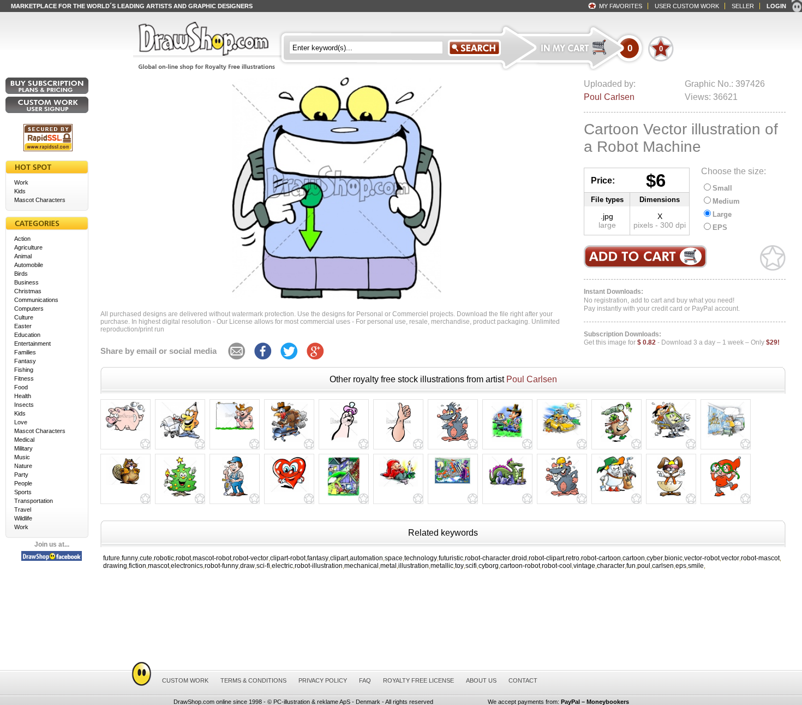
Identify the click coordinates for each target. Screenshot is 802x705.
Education (27, 334)
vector (730, 558)
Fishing (23, 369)
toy (459, 566)
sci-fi (263, 566)
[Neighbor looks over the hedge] (343, 496)
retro (572, 558)
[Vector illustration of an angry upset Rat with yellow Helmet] (562, 496)
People (23, 483)
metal (388, 566)
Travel (22, 509)
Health (22, 396)
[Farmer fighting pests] (508, 442)
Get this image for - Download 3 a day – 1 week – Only (682, 338)
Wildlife (23, 518)
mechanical (361, 566)
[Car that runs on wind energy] (562, 435)
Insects (24, 404)
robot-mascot (760, 558)
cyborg (488, 566)
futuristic (451, 558)
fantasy (317, 558)
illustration (413, 566)
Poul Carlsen (609, 97)
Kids (20, 191)
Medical (24, 439)
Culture (23, 317)
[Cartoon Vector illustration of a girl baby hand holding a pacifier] (343, 442)
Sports (23, 492)
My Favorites (620, 6)
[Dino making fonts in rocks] (507, 487)
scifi (471, 566)
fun (631, 566)
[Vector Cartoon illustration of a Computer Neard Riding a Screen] (671, 438)
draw (247, 566)
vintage (584, 566)
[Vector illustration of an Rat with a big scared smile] (453, 442)
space (394, 558)
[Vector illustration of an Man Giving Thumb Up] (398, 442)
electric (282, 566)
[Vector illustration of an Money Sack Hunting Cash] (616, 442)
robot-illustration (319, 566)
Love (20, 422)
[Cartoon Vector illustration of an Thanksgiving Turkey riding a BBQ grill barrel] (289, 442)
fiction (137, 566)
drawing (115, 566)
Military (23, 448)
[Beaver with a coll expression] (125, 485)
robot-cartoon (601, 558)
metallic (441, 566)
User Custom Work (687, 6)
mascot (158, 566)
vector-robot (702, 558)
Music (22, 457)
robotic (164, 558)
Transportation (33, 500)
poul (643, 566)
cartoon (634, 558)
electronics (187, 566)
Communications (36, 300)
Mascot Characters (39, 200)
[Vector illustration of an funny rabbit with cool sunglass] (671, 496)
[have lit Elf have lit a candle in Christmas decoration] (398, 486)
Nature (23, 466)
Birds (21, 273)
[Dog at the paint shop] (725, 437)
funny (130, 558)
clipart (339, 558)
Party (21, 474)
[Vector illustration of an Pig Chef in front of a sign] (234, 430)
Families (25, 352)
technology (420, 558)
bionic (674, 558)
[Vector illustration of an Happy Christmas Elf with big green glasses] (725, 496)
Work (21, 182)
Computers (29, 308)
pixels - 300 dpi (659, 225)
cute (146, 558)
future (111, 558)
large (607, 225)
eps (680, 566)
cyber (655, 558)
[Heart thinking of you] (289, 492)
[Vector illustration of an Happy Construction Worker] (235, 496)
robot (183, 558)
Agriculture (28, 247)
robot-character (487, 558)
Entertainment (32, 343)
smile (696, 566)
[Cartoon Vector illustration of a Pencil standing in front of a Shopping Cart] (180, 438)
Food (21, 387)
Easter (23, 326)
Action (22, 238)
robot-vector (250, 558)
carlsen (663, 566)
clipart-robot (288, 558)
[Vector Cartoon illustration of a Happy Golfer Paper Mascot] (616, 491)
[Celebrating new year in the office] (452, 485)
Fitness (24, 378)
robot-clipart (546, 558)
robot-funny (221, 566)
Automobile (28, 265)
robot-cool (557, 566)
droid (519, 558)
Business (26, 282)
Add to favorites (773, 258)
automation (366, 558)
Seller (743, 6)
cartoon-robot (520, 566)
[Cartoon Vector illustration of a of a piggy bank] (125, 431)
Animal (23, 256)
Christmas (27, 291)
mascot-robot (212, 558)
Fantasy (25, 361)
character (611, 566)
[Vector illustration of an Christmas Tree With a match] (180, 496)
